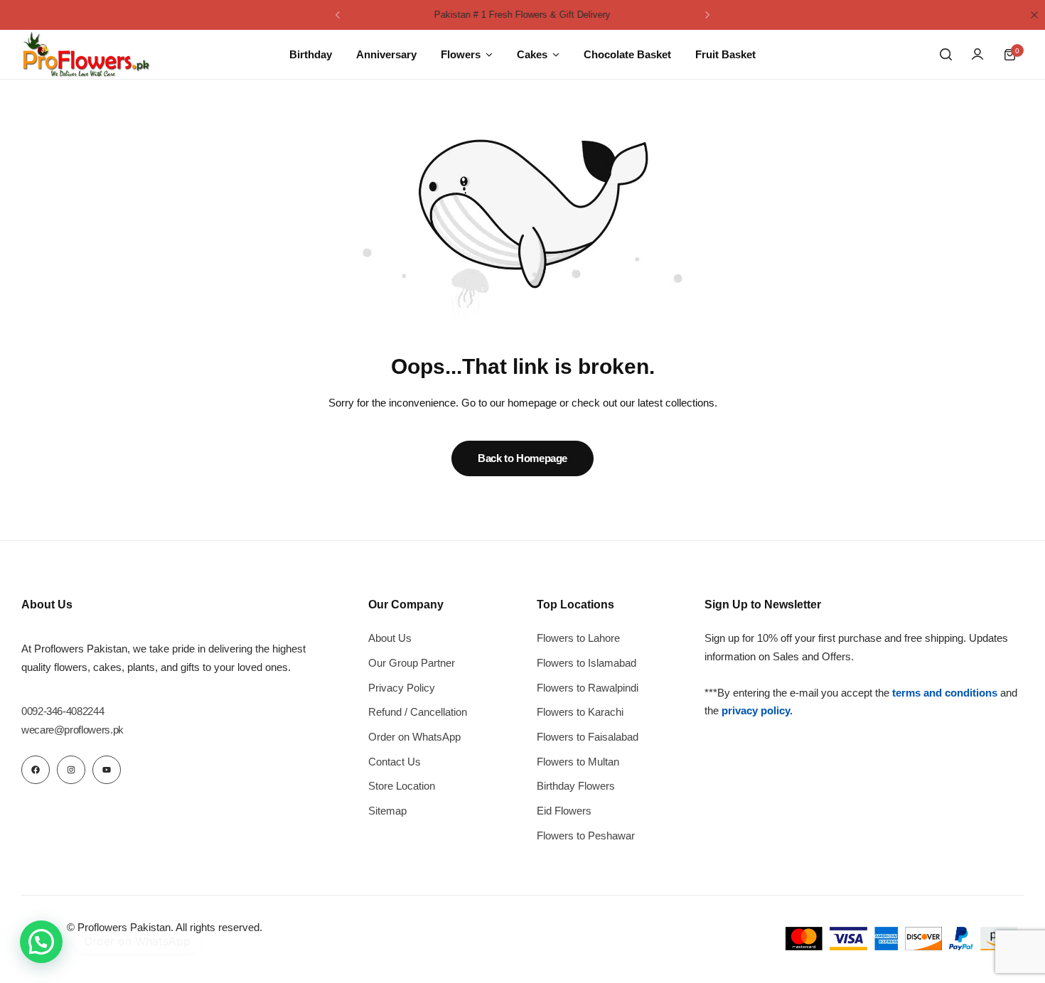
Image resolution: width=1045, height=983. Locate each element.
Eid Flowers (564, 811)
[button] (337, 15)
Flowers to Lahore (578, 638)
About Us (390, 638)
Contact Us (394, 762)
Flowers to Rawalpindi (587, 688)
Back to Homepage (522, 458)
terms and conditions (944, 693)
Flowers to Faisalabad (587, 737)
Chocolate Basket (627, 54)
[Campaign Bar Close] (1034, 15)
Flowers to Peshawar (586, 835)
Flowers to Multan (578, 762)
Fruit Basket (725, 54)
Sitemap (387, 811)
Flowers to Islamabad (586, 663)
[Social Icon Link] (35, 770)
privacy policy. (757, 710)
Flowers (461, 54)
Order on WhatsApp (414, 737)
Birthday (310, 54)
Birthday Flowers (576, 786)
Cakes (532, 54)
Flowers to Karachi (580, 712)
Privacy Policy (401, 688)
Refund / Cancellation (417, 712)
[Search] (945, 55)
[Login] (977, 55)
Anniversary (386, 54)
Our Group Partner (411, 663)
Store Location (401, 786)
